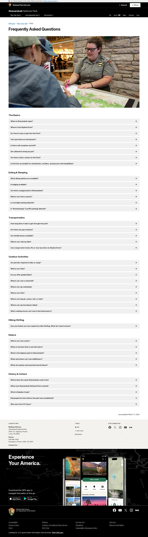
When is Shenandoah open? (22, 121)
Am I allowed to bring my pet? (22, 152)
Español (79, 434)
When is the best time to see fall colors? (27, 347)
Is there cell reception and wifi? (23, 145)
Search (124, 5)
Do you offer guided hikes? (21, 275)
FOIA (10, 528)
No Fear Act (80, 522)
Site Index (79, 431)
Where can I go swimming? (21, 287)
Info (110, 15)
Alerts (117, 15)
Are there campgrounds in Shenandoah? (27, 191)
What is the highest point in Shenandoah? (27, 353)
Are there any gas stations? (22, 230)
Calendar (131, 15)
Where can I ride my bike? (21, 242)
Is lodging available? (19, 185)
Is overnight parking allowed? (22, 203)
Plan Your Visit (15, 15)
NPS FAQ (45, 528)
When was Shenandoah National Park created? (30, 386)
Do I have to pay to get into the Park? (25, 133)
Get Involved (48, 15)
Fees (137, 15)
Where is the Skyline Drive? (22, 127)
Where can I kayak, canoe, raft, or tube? (27, 299)
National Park (23, 11)
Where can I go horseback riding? (24, 305)
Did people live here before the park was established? (32, 398)
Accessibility (13, 522)
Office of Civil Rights (116, 525)
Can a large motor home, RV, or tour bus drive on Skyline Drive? (36, 248)
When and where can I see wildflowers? (26, 359)
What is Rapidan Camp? (20, 392)
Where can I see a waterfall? (22, 281)
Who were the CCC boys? (21, 404)
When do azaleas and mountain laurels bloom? (29, 365)
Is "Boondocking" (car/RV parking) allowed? (28, 209)
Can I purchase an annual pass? (23, 139)
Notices (45, 522)
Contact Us (13, 445)
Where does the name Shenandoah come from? (30, 380)
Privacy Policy (14, 525)
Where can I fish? (18, 293)
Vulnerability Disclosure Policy (86, 528)
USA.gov (112, 522)
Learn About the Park (32, 15)
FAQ (77, 427)
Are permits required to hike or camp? (26, 263)
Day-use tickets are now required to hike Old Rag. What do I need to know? (41, 326)
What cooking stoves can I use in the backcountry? (31, 311)
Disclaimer (79, 525)
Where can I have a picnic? (21, 197)
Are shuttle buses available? (22, 236)
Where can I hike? (18, 269)
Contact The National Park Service (54, 525)
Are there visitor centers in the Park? (26, 158)
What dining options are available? (24, 178)
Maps (124, 15)
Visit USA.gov (57, 533)
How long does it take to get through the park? (29, 224)
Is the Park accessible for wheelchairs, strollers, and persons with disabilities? (42, 164)
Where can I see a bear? (20, 341)
